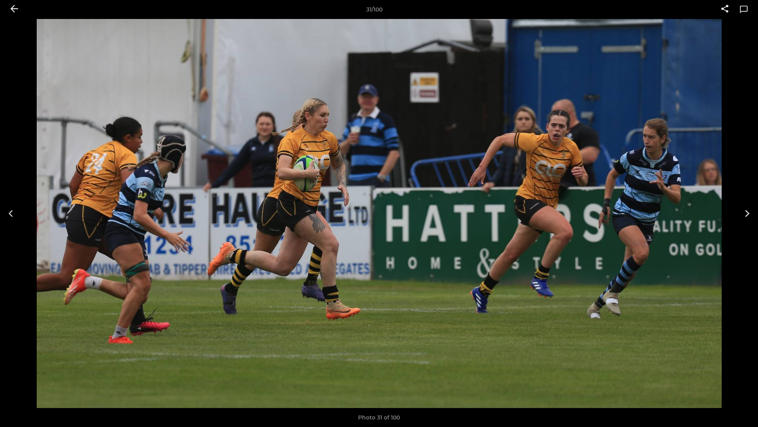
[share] (725, 9)
